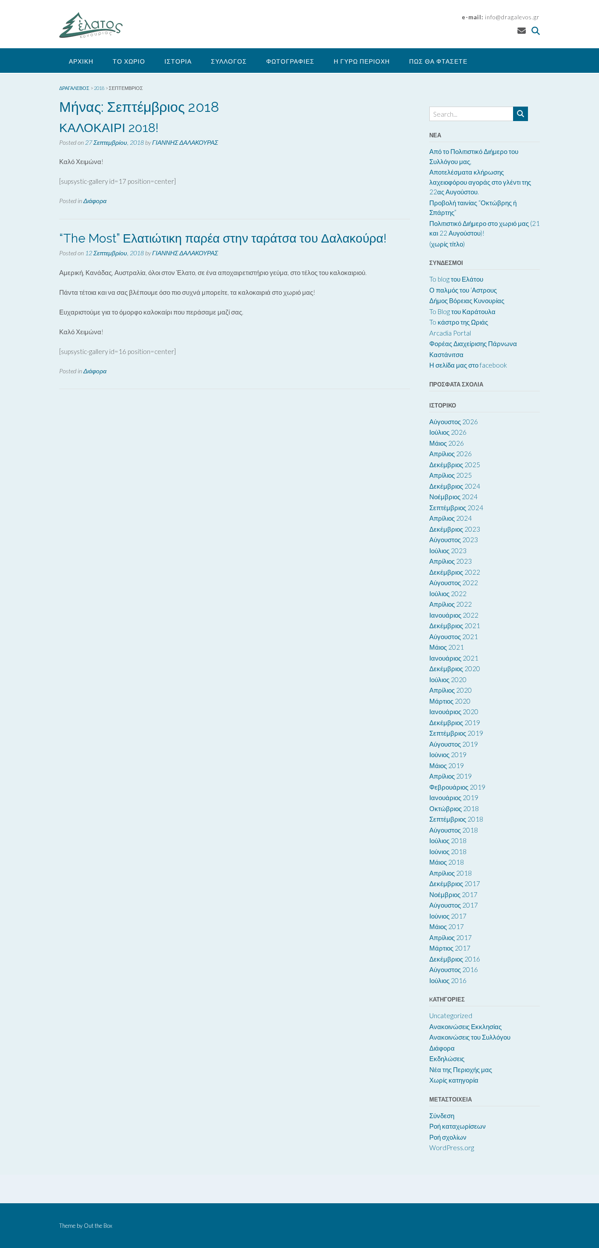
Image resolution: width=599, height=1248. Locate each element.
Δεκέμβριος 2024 (454, 486)
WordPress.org (451, 1147)
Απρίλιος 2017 (450, 937)
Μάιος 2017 (446, 926)
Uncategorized (450, 1015)
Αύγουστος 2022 (453, 582)
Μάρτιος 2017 (450, 948)
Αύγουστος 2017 (453, 905)
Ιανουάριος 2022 (453, 615)
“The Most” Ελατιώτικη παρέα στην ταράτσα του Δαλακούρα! (223, 238)
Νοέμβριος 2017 (453, 894)
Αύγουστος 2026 (453, 422)
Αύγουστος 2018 (453, 830)
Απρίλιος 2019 (450, 776)
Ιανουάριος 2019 (453, 797)
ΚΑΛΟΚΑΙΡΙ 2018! (109, 128)
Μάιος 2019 (446, 765)
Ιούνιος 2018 (448, 851)
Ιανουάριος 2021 (453, 658)
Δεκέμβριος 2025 (454, 464)
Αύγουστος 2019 (453, 744)
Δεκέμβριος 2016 (454, 959)
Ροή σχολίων (448, 1137)
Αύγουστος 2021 (453, 636)
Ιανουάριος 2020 (453, 711)
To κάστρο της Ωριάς (458, 322)
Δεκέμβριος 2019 (454, 722)
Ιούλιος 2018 (448, 840)
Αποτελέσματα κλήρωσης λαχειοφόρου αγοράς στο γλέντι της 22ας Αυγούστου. (480, 182)
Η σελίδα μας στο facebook (468, 365)
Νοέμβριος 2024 (453, 497)
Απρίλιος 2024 (450, 518)
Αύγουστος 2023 (453, 540)
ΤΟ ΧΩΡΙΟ (129, 61)
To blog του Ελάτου (456, 279)
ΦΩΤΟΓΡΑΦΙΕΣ (290, 61)
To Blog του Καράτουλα (462, 311)
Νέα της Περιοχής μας (460, 1069)
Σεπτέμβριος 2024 (456, 507)
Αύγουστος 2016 (453, 969)
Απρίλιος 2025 (450, 475)
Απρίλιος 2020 (450, 690)
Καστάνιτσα (446, 354)
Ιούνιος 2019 (448, 754)
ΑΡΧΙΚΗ (81, 61)
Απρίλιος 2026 (450, 454)
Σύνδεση (441, 1115)
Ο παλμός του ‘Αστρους (463, 290)
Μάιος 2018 (446, 862)
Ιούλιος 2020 (448, 679)
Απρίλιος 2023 (450, 561)
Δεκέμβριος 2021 (454, 625)
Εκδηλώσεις (446, 1058)
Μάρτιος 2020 (450, 701)
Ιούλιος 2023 (448, 550)
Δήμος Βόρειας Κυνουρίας (466, 300)
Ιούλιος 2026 (448, 432)
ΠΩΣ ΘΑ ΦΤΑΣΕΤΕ (438, 61)
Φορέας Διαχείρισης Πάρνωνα (473, 343)
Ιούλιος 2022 (448, 593)
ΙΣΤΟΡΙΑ (178, 61)
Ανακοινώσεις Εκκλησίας (465, 1026)
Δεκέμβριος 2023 (454, 529)
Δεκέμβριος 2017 (454, 883)
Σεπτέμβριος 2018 (456, 819)
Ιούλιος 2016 (448, 980)
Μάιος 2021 (446, 647)
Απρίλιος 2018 (450, 873)
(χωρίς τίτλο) (447, 244)
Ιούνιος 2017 (448, 916)
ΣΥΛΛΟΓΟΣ (229, 61)
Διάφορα (95, 200)
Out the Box (98, 1225)
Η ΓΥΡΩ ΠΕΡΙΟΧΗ (362, 61)
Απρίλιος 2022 (450, 604)
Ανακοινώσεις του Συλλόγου (469, 1037)
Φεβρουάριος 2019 (457, 787)
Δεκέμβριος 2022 (454, 572)
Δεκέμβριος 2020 (454, 668)
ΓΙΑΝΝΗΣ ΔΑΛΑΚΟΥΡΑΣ (185, 142)
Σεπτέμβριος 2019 (456, 733)
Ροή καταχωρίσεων (457, 1126)
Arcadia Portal (450, 333)
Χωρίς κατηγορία (453, 1080)
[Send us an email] (521, 30)
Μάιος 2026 (446, 443)
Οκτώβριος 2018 (454, 808)
